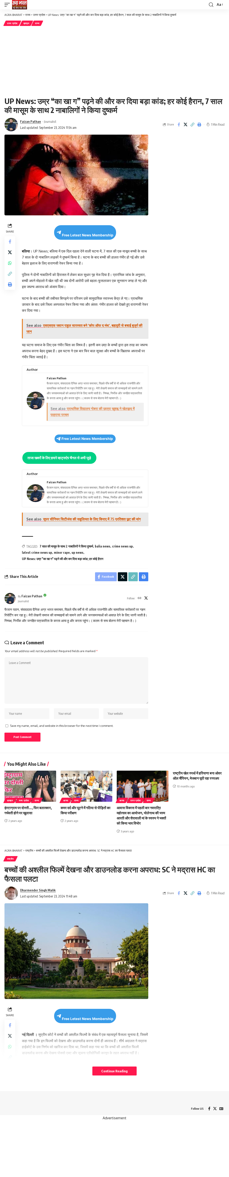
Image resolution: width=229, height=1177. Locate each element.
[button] (8, 4)
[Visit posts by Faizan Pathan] (10, 598)
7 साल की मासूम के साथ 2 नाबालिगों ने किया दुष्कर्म (66, 546)
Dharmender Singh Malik (38, 890)
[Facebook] (209, 1109)
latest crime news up (37, 552)
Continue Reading (114, 1071)
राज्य (37, 23)
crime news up (122, 546)
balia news (102, 546)
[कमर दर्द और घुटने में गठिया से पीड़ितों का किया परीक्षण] (86, 786)
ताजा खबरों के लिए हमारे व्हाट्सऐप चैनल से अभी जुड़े (59, 458)
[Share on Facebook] (179, 124)
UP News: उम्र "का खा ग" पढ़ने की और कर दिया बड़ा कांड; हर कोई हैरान (62, 559)
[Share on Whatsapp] (9, 263)
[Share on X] (185, 124)
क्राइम (26, 23)
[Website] (139, 598)
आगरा (65, 800)
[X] (146, 598)
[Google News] (221, 1109)
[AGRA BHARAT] (19, 4)
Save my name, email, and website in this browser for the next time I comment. (61, 725)
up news (77, 552)
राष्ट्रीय (10, 858)
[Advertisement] (114, 60)
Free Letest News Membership (87, 235)
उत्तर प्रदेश (12, 23)
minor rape (62, 552)
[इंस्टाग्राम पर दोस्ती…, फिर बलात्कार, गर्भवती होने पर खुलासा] (30, 786)
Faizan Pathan (30, 121)
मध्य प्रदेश (24, 800)
